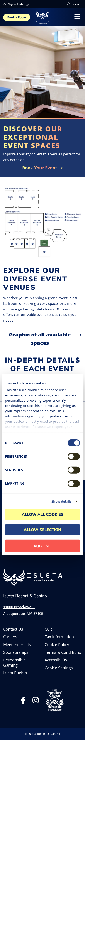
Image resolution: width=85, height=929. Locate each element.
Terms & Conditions (63, 652)
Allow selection (42, 529)
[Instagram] (35, 701)
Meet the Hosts (17, 644)
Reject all (42, 545)
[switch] (74, 456)
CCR (48, 629)
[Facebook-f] (23, 701)
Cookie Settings (59, 667)
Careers (10, 636)
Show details (61, 501)
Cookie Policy (57, 644)
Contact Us (13, 629)
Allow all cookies (42, 514)
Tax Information (59, 636)
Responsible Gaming (14, 662)
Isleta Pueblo (15, 672)
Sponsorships (15, 652)
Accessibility (56, 659)
